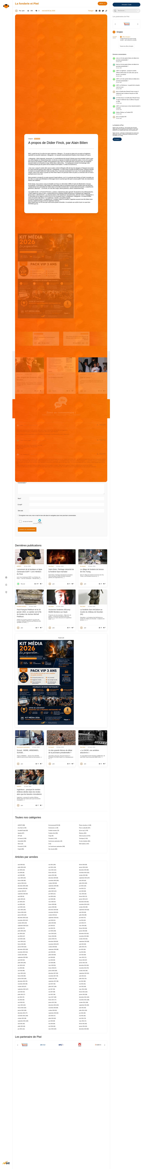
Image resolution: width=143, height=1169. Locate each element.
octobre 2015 (82, 875)
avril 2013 (81, 954)
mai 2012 (81, 983)
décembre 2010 (82, 1029)
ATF (19, 835)
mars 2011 (81, 1021)
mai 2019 (50, 928)
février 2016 (82, 864)
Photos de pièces (83, 825)
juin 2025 (20, 901)
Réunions (81, 833)
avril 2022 (20, 1002)
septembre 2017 (52, 981)
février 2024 (20, 944)
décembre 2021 (21, 1013)
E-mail (20, 504)
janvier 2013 (82, 962)
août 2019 (50, 920)
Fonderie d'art (51, 833)
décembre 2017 (52, 973)
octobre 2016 (51, 1010)
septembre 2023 (21, 957)
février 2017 (51, 999)
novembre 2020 (52, 880)
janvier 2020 (51, 907)
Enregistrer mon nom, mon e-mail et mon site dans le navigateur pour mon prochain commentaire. (47, 515)
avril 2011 (81, 1018)
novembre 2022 (21, 983)
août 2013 (81, 944)
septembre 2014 (83, 909)
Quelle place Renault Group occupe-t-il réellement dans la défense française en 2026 (128, 99)
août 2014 (81, 912)
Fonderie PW (129, 112)
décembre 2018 (52, 941)
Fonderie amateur (52, 830)
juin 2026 (20, 870)
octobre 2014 (82, 907)
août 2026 (20, 864)
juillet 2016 (51, 1018)
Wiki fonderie (82, 843)
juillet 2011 (81, 1010)
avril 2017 (50, 994)
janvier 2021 (51, 875)
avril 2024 (20, 938)
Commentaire (22, 482)
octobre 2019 (51, 915)
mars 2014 (81, 925)
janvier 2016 (82, 867)
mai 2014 (81, 920)
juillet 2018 (51, 954)
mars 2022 (20, 1005)
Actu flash (20, 827)
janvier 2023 (21, 978)
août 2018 (50, 952)
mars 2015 (81, 893)
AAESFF (20, 825)
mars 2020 (51, 901)
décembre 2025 (21, 885)
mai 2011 (81, 1015)
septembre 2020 (52, 885)
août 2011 (81, 1007)
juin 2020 (50, 893)
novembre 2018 (52, 944)
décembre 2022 (21, 981)
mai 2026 (20, 872)
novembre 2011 (82, 999)
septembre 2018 (52, 949)
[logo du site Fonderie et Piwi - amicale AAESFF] (6, 8)
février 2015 (82, 896)
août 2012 (81, 976)
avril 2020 (50, 899)
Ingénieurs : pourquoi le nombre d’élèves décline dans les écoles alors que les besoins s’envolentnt (127, 72)
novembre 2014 (82, 904)
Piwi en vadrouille (83, 827)
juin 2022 (20, 997)
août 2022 (20, 991)
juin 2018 (50, 957)
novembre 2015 (82, 872)
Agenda (19, 833)
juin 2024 (20, 933)
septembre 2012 (83, 973)
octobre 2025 (21, 891)
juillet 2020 (51, 891)
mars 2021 (51, 870)
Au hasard (20, 838)
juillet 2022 (20, 994)
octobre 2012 (82, 970)
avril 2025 (20, 907)
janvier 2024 (21, 946)
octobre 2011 (82, 1002)
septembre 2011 (83, 1005)
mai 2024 (20, 936)
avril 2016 (50, 1026)
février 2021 (51, 872)
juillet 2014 (81, 915)
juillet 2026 (20, 867)
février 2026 (20, 880)
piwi (117, 91)
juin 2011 (81, 1013)
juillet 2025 (20, 899)
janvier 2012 (82, 994)
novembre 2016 (52, 1007)
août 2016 (50, 1015)
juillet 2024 (20, 930)
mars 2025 (20, 909)
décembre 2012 (82, 965)
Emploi (19, 849)
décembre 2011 (82, 997)
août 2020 (50, 888)
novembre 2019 (52, 912)
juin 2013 (81, 949)
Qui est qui (37, 138)
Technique (81, 838)
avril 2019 (50, 930)
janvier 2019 (51, 938)
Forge (49, 835)
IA (48, 843)
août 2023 (20, 960)
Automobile (20, 841)
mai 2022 (20, 999)
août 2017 (50, 983)
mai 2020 (50, 896)
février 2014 (82, 928)
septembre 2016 (52, 1013)
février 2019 (51, 936)
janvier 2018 (51, 970)
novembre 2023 (21, 952)
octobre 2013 (82, 938)
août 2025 (20, 896)
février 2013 (82, 960)
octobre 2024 (21, 923)
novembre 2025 (21, 888)
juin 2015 (81, 885)
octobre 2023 (21, 954)
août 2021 (20, 1023)
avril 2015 (81, 891)
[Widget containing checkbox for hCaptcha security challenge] (30, 521)
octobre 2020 (51, 883)
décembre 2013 (82, 933)
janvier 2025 (21, 915)
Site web (20, 510)
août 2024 (20, 928)
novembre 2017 (52, 976)
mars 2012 (81, 989)
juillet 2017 (51, 986)
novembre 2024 (21, 920)
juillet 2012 (81, 978)
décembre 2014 (82, 901)
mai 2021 (50, 864)
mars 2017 (51, 997)
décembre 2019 (52, 909)
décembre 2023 (21, 949)
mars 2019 (51, 933)
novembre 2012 (82, 968)
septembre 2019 (52, 917)
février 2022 (20, 1007)
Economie (20, 846)
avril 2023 (20, 970)
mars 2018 (51, 965)
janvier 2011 (82, 1026)
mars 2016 (51, 1029)
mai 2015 (81, 888)
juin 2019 (50, 925)
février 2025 (20, 912)
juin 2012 (81, 981)
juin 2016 (50, 1021)
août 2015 (81, 880)
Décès (19, 843)
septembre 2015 (83, 877)
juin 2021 (20, 1029)
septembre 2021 (21, 1021)
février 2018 (51, 968)
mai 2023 (20, 968)
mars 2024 (20, 941)
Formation (50, 838)
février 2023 (20, 976)
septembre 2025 (21, 893)
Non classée (51, 849)
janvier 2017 (51, 1002)
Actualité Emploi (22, 830)
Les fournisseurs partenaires (55, 846)
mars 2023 (20, 973)
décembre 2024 (21, 917)
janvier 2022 (21, 1010)
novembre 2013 (82, 936)
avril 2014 (81, 923)
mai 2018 (50, 960)
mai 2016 (50, 1023)
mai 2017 (50, 991)
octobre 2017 (51, 978)
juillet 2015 (81, 883)
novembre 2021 (21, 1015)
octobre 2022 (21, 986)
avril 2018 (50, 962)
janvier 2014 (82, 930)
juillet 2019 (51, 923)
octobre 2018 (51, 946)
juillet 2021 (20, 1026)
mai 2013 (81, 952)
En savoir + (117, 139)
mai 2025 (20, 904)
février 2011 (82, 1023)
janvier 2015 (82, 899)
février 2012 (82, 991)
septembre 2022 (21, 989)
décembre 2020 (52, 877)
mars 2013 (81, 957)
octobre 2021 (21, 1018)
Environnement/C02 (53, 825)
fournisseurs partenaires (54, 841)
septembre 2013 (83, 941)
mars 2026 (20, 877)
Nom (19, 498)
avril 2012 (81, 986)
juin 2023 (20, 965)
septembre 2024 (21, 925)
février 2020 (51, 904)
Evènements (51, 827)
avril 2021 (50, 867)
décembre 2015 (82, 870)
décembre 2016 (52, 1005)
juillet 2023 (20, 962)
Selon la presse (83, 835)
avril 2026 (20, 875)
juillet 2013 (81, 946)
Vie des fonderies (83, 841)
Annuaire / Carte (126, 4)
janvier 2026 (21, 883)
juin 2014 (81, 917)
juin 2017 (50, 989)
